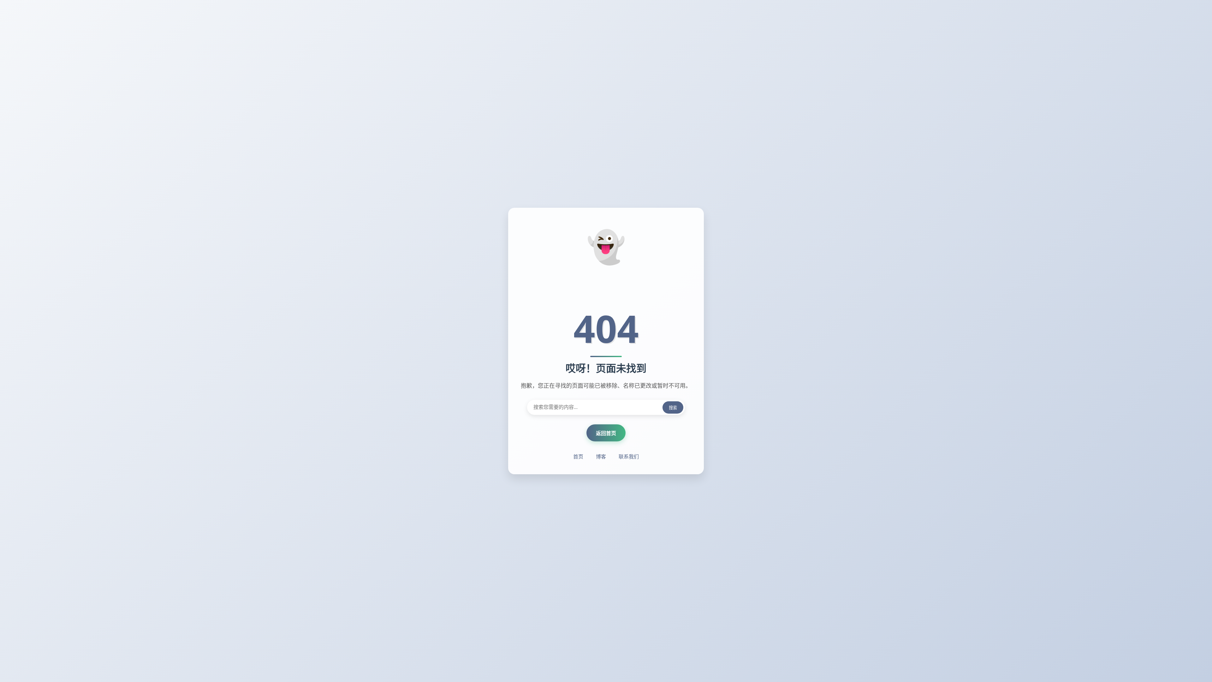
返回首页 (606, 433)
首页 (578, 456)
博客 (601, 456)
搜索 (673, 407)
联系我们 (629, 456)
